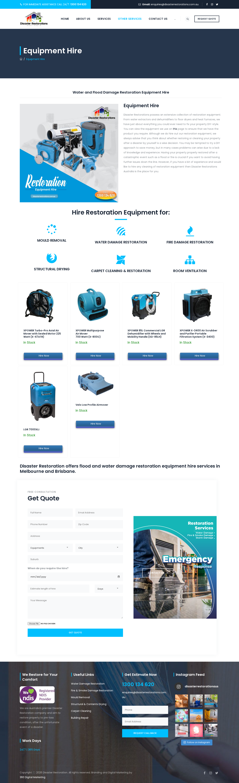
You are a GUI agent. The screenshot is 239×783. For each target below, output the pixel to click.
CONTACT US (156, 573)
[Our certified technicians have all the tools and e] (211, 701)
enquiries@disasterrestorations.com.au (175, 4)
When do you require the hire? (48, 568)
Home (65, 19)
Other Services (130, 19)
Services (104, 19)
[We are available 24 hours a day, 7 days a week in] (196, 701)
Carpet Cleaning (81, 711)
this (175, 129)
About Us (83, 19)
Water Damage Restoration (88, 683)
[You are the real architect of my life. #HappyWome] (196, 730)
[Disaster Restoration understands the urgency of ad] (181, 701)
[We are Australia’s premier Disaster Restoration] (211, 715)
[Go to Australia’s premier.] (21, 59)
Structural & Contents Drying (88, 704)
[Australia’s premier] (34, 19)
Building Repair (80, 718)
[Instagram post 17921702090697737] (181, 715)
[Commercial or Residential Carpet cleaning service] (211, 730)
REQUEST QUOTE (207, 18)
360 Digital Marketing (32, 777)
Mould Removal (80, 697)
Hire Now (43, 355)
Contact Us (158, 19)
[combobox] (50, 548)
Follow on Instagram (198, 742)
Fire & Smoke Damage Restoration (92, 690)
